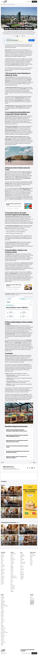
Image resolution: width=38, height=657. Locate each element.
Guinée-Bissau (13, 576)
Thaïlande (22, 577)
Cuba (2, 567)
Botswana (12, 557)
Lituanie (2, 629)
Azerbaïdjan (3, 601)
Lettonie (2, 626)
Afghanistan (32, 553)
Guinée (12, 574)
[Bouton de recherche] (26, 1)
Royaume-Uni (3, 642)
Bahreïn (31, 556)
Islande (2, 625)
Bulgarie (2, 607)
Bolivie (2, 559)
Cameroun (12, 562)
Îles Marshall (32, 598)
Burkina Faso (13, 559)
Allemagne (3, 597)
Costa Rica (2, 566)
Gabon (12, 570)
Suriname (2, 583)
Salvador (2, 581)
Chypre (2, 608)
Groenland (2, 619)
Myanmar (21, 573)
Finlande (2, 615)
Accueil (2, 4)
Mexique (2, 577)
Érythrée (12, 567)
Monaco (2, 633)
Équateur (2, 570)
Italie (2, 623)
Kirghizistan (22, 569)
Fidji (30, 597)
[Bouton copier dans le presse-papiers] (34, 468)
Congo (12, 564)
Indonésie (22, 566)
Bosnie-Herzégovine (4, 605)
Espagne (2, 612)
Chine (21, 560)
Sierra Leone (13, 588)
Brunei (21, 557)
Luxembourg (3, 630)
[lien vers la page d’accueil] (5, 1)
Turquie (31, 562)
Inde (21, 564)
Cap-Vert (12, 563)
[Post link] (11, 491)
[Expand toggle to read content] (31, 430)
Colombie (2, 564)
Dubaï (31, 557)
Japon (21, 567)
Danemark (2, 611)
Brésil (2, 562)
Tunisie (12, 590)
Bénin (12, 556)
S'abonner (32, 602)
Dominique (3, 569)
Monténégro (3, 635)
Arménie (21, 553)
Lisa (36, 462)
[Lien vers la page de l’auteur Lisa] (17, 36)
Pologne (2, 639)
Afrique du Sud (13, 553)
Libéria (12, 581)
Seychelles (12, 587)
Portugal (2, 640)
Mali (11, 583)
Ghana (12, 573)
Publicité (31, 603)
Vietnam (21, 578)
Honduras (2, 576)
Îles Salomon (32, 600)
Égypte (12, 566)
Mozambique (13, 585)
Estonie (2, 614)
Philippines (22, 574)
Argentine (2, 553)
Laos (21, 570)
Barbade (2, 556)
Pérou (2, 580)
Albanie (5, 4)
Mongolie (21, 571)
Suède (2, 643)
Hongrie (2, 621)
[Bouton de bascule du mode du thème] (29, 2)
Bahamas (2, 555)
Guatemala (3, 573)
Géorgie (2, 616)
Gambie (12, 571)
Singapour (22, 576)
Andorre (2, 598)
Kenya (12, 578)
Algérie (12, 555)
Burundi (12, 560)
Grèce (2, 618)
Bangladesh (22, 555)
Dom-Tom (32, 601)
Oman (31, 563)
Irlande (2, 622)
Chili (1, 563)
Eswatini (12, 569)
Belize (2, 557)
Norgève (2, 636)
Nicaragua (2, 578)
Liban (11, 580)
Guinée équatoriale (14, 577)
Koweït (31, 560)
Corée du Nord (22, 562)
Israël (31, 559)
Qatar (31, 564)
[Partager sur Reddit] (32, 468)
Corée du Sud (22, 563)
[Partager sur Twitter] (30, 468)
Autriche (2, 600)
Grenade (2, 571)
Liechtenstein (3, 628)
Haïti (1, 574)
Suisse (2, 644)
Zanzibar (12, 591)
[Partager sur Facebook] (28, 468)
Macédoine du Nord (4, 632)
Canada (2, 560)
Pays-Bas (2, 637)
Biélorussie (3, 604)
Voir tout (18, 522)
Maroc (12, 584)
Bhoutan (21, 556)
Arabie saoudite (32, 555)
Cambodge (22, 559)
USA (1, 584)
